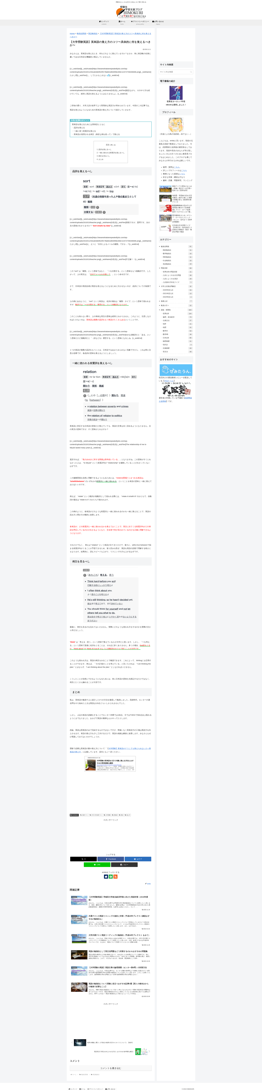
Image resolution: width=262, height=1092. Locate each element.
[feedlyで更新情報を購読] (111, 877)
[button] (124, 864)
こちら (177, 167)
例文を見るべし (104, 156)
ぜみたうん (169, 381)
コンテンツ (73, 1089)
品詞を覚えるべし (105, 149)
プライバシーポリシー (96, 1089)
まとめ (100, 159)
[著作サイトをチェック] (106, 877)
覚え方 (128, 815)
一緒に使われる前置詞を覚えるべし (111, 153)
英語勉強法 (75, 815)
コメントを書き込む (110, 1068)
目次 (108, 145)
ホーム (83, 1089)
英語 (122, 815)
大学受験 (108, 815)
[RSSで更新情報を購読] (115, 877)
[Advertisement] (111, 787)
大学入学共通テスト (96, 815)
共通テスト (85, 815)
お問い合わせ (111, 1089)
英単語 (115, 815)
